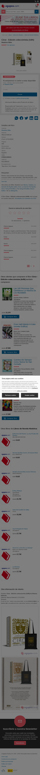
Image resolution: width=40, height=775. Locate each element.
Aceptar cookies (29, 395)
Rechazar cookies (10, 395)
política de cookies (22, 391)
